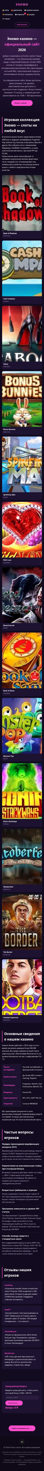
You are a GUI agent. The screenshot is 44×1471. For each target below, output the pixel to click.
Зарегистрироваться (22, 1428)
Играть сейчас (22, 103)
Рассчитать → (14, 1403)
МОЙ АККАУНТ (22, 25)
